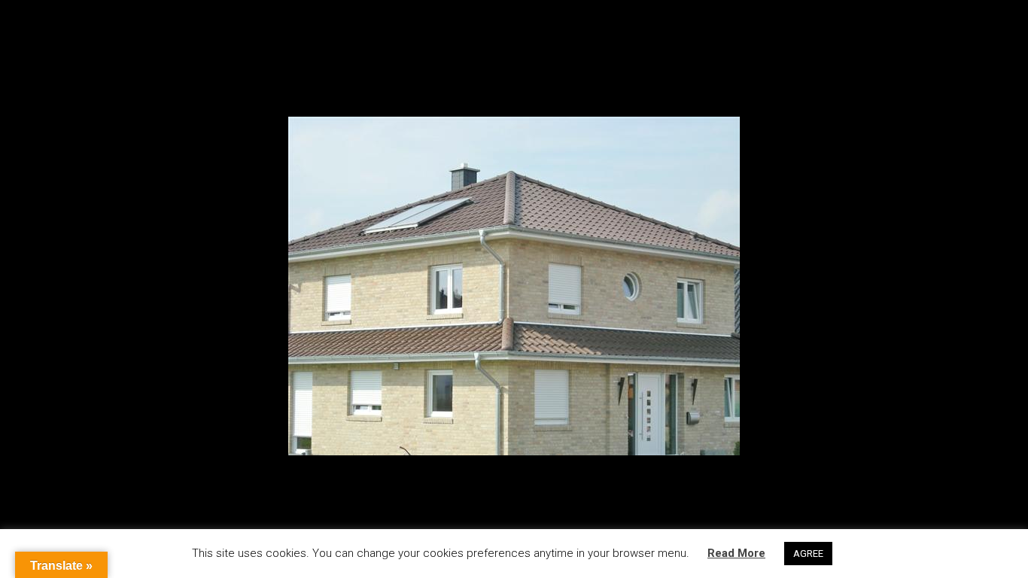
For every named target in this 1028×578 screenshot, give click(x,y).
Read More (736, 553)
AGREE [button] (808, 553)
